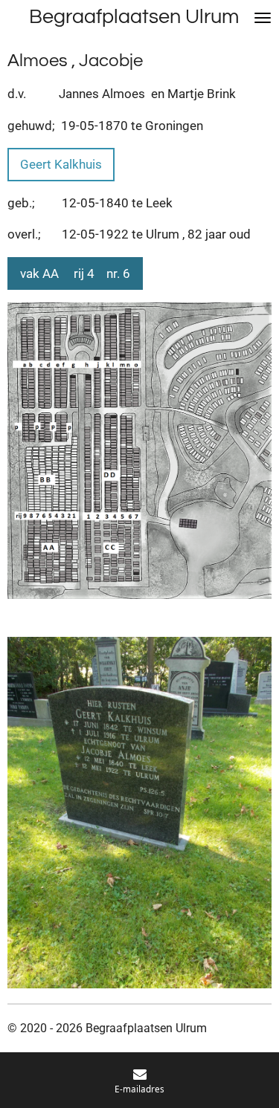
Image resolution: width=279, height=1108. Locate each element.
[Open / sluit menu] (262, 17)
